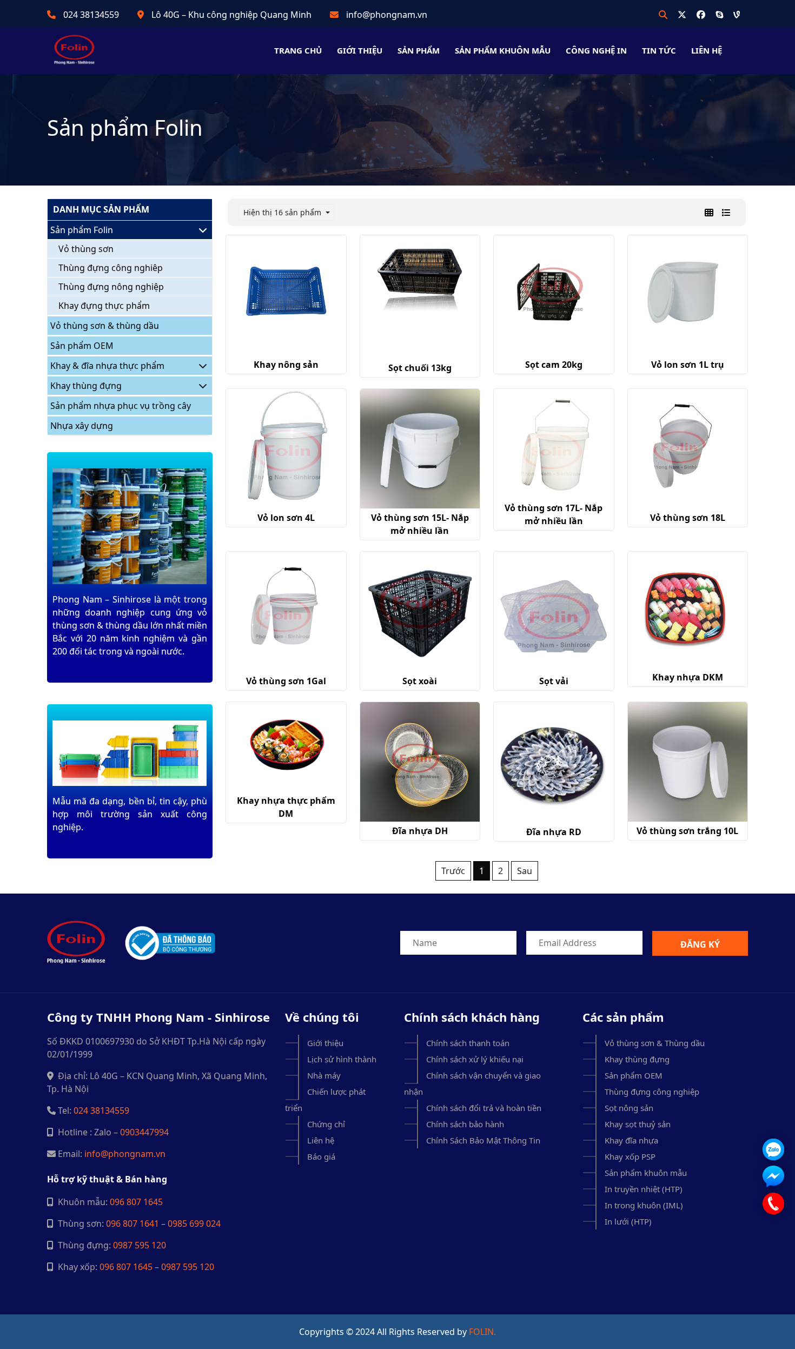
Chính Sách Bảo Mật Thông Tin (483, 1140)
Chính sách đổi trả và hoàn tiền (483, 1107)
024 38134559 (91, 15)
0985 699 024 (194, 1223)
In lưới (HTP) (628, 1221)
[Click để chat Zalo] (773, 1149)
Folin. (482, 1332)
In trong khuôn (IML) (644, 1205)
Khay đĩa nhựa (631, 1140)
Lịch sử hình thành (341, 1059)
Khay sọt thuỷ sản (638, 1124)
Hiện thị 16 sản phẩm (283, 212)
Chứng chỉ (326, 1124)
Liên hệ (706, 50)
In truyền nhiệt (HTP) (644, 1188)
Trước (453, 871)
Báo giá (321, 1156)
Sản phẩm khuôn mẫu (503, 50)
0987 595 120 (139, 1245)
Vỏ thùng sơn (86, 249)
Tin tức (659, 50)
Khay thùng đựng (86, 386)
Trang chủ (298, 50)
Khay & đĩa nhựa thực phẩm (107, 366)
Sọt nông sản (629, 1107)
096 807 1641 (132, 1223)
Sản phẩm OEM (82, 346)
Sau (524, 871)
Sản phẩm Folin (81, 230)
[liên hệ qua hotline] (773, 1203)
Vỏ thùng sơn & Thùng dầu (655, 1042)
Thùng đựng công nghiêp (110, 268)
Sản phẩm (419, 50)
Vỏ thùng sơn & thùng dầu (104, 326)
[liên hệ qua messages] (773, 1176)
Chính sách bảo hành (465, 1124)
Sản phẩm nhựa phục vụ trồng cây (120, 406)
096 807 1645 (136, 1202)
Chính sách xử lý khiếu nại (475, 1059)
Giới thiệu (359, 50)
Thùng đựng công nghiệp (652, 1091)
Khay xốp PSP (630, 1156)
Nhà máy (324, 1075)
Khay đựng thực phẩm (104, 306)
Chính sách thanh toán (467, 1042)
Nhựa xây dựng (81, 426)
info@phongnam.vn (386, 15)
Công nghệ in (596, 50)
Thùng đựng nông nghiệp (111, 287)
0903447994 (144, 1132)
